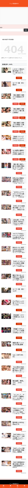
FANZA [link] (16, 103)
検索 (1, 27)
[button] (25, 294)
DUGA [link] (19, 77)
